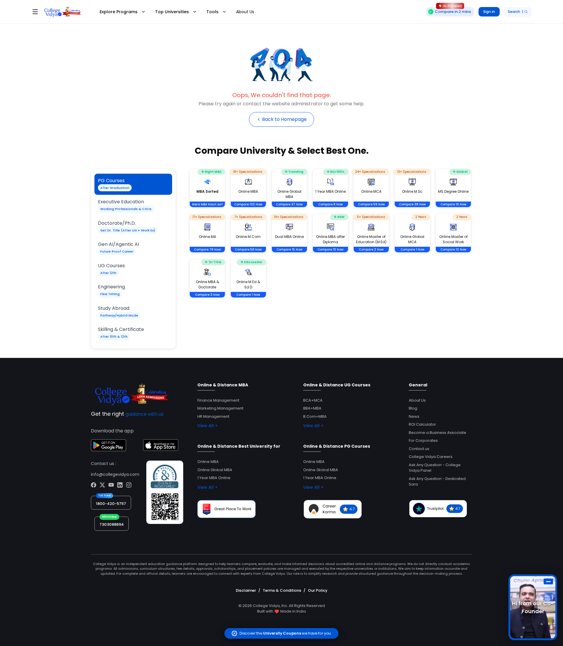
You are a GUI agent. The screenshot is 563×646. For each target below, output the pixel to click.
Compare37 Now (289, 204)
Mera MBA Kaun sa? (207, 204)
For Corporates (423, 440)
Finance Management (218, 400)
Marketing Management (220, 408)
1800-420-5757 (111, 503)
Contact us (419, 448)
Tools (212, 12)
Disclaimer (246, 590)
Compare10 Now (453, 204)
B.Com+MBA (315, 416)
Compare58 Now (248, 249)
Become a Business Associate (437, 432)
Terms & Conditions (282, 590)
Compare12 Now (453, 249)
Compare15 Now (289, 249)
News (414, 416)
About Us (245, 12)
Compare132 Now (248, 204)
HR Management (213, 416)
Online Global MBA (214, 470)
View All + (207, 426)
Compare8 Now (330, 204)
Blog (413, 408)
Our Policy (318, 590)
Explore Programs (119, 12)
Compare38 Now (412, 204)
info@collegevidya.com (115, 474)
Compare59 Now (371, 204)
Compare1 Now (412, 249)
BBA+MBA (312, 408)
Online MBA (208, 461)
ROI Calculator (422, 424)
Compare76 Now (207, 249)
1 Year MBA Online (213, 478)
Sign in (489, 11)
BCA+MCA (313, 400)
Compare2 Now (371, 249)
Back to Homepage (284, 119)
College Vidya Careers (430, 456)
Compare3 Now (207, 294)
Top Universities (172, 12)
